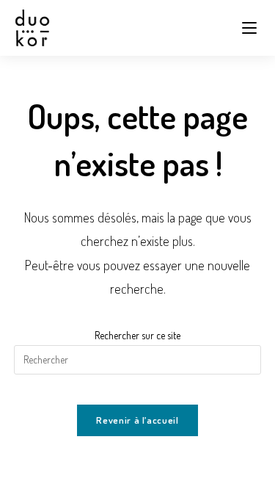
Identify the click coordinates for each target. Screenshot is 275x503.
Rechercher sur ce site (137, 335)
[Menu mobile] (251, 28)
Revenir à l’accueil (137, 420)
